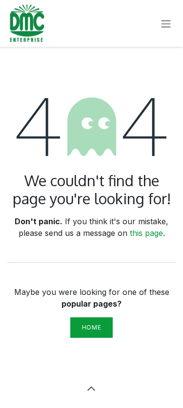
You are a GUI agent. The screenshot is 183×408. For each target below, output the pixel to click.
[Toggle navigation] (166, 23)
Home (91, 327)
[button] (91, 388)
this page (146, 233)
